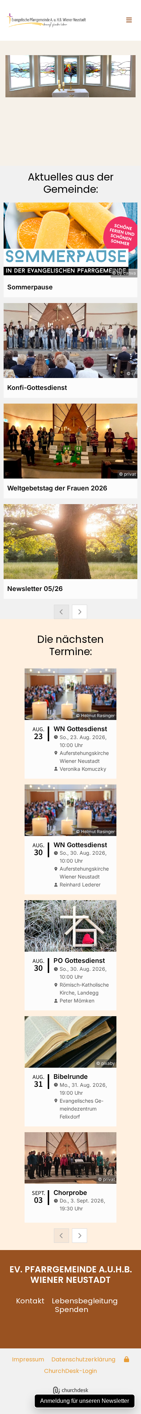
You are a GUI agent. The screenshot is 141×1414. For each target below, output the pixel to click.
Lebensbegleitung (85, 1301)
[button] (118, 20)
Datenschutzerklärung (83, 1359)
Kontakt (30, 1301)
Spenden (71, 1309)
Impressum (28, 1359)
